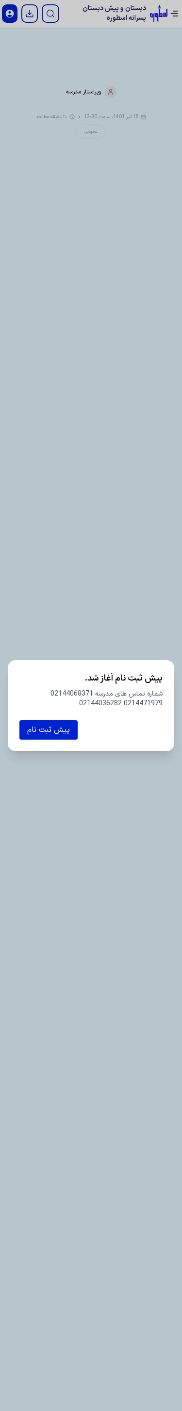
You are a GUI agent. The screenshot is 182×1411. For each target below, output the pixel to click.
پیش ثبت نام (48, 730)
